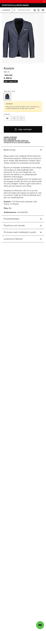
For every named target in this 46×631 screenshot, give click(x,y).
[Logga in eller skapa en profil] (34, 10)
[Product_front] (19, 38)
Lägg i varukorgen (25, 129)
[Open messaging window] (40, 625)
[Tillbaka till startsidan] (6, 10)
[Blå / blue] (7, 96)
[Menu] (43, 10)
